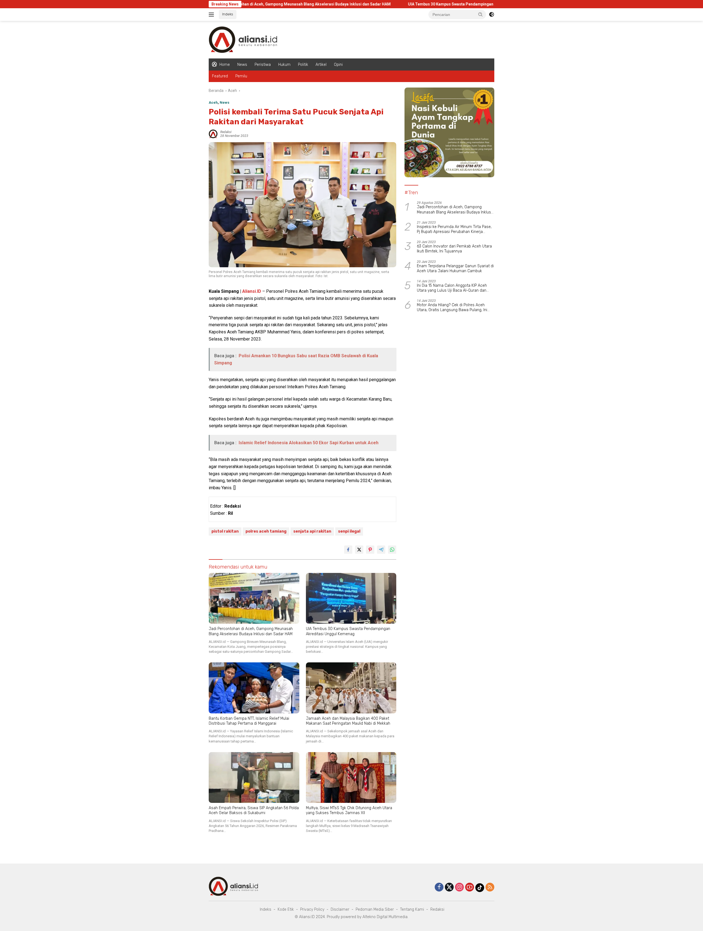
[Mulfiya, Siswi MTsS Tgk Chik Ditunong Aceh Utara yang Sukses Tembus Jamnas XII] (351, 777)
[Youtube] (469, 887)
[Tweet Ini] (359, 549)
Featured (220, 76)
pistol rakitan (225, 531)
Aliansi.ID (251, 291)
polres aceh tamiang (266, 531)
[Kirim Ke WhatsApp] (392, 549)
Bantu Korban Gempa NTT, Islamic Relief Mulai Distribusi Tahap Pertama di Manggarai (249, 721)
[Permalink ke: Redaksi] (213, 133)
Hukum (284, 64)
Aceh (213, 102)
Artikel (321, 64)
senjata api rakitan (312, 531)
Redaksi (225, 132)
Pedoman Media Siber (375, 909)
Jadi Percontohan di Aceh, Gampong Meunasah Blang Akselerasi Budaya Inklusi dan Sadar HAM (253, 4)
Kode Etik (286, 909)
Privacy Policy (312, 909)
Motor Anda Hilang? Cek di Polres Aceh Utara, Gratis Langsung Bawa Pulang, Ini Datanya (452, 308)
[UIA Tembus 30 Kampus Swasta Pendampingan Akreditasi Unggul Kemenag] (351, 598)
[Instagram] (459, 887)
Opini (338, 64)
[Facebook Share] (348, 549)
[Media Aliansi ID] (243, 39)
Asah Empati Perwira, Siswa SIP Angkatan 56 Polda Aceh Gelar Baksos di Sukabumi (254, 810)
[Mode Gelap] (491, 14)
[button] (480, 14)
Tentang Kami (412, 909)
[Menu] (212, 14)
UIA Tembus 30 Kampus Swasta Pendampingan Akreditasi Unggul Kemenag (426, 4)
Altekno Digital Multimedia (385, 917)
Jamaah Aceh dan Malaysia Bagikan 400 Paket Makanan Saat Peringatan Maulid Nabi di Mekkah (348, 721)
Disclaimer (340, 909)
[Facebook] (439, 887)
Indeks (227, 14)
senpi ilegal (349, 531)
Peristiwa (263, 64)
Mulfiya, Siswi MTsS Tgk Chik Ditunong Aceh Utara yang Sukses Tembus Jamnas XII (349, 810)
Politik (303, 64)
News (242, 64)
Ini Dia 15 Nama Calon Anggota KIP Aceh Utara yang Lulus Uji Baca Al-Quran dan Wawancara (452, 288)
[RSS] (490, 887)
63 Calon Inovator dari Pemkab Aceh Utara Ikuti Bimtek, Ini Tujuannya (454, 249)
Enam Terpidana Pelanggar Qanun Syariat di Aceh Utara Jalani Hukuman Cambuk (455, 268)
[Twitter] (449, 887)
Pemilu (241, 76)
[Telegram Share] (381, 549)
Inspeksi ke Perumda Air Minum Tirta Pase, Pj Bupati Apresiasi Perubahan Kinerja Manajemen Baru (454, 229)
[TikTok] (479, 887)
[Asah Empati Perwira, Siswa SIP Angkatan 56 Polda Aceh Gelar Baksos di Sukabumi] (254, 777)
